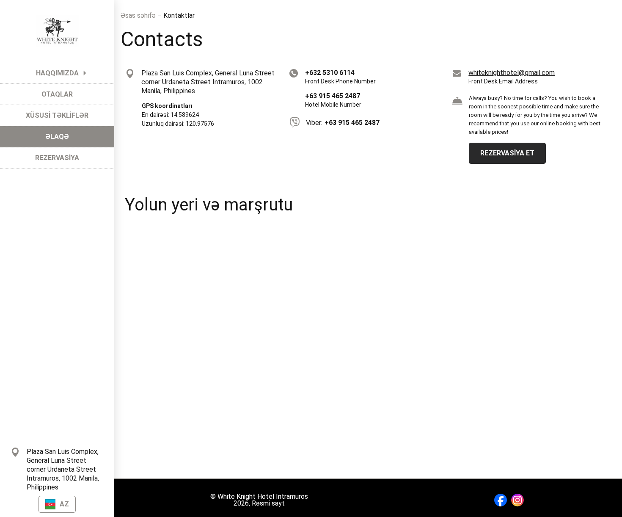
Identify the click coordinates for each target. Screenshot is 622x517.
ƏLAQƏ (57, 137)
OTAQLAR (57, 94)
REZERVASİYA (57, 158)
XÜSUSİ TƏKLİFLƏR (57, 115)
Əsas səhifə (139, 15)
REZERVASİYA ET (507, 153)
